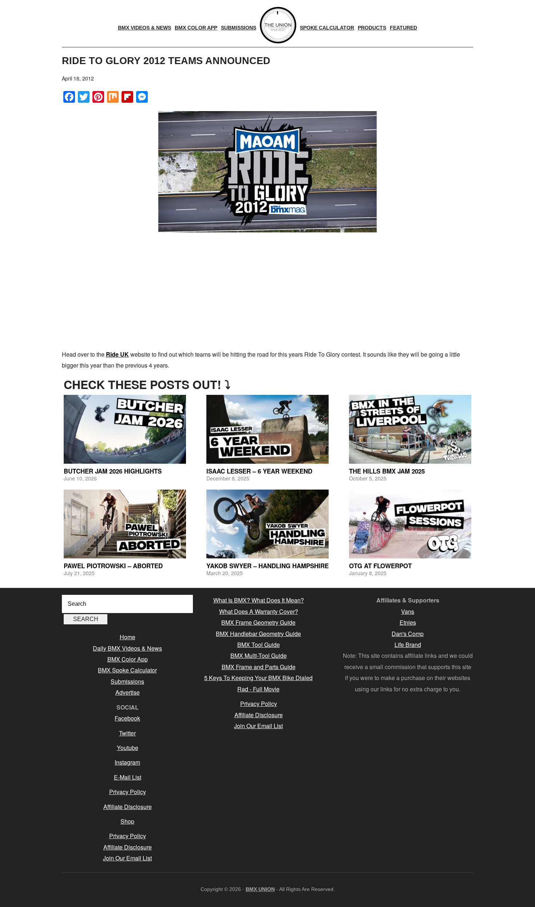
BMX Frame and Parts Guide (259, 667)
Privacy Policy (127, 792)
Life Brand (408, 644)
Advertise (127, 692)
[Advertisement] (267, 291)
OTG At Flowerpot (380, 565)
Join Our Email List (127, 858)
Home (127, 637)
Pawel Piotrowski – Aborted (113, 565)
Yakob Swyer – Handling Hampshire (267, 565)
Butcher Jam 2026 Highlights (113, 471)
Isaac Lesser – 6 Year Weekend (259, 471)
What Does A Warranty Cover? (258, 611)
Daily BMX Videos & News (127, 648)
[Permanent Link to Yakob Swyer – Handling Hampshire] (267, 524)
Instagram (127, 762)
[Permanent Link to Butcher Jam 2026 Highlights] (125, 429)
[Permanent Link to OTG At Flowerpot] (410, 524)
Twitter (127, 733)
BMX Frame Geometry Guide (258, 622)
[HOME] (278, 25)
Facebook (127, 718)
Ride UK (117, 354)
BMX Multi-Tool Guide (258, 655)
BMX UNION (260, 889)
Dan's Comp (408, 633)
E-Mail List (127, 777)
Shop (127, 821)
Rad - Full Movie (258, 689)
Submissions (127, 681)
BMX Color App (127, 659)
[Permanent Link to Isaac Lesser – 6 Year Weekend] (267, 429)
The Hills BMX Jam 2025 (387, 471)
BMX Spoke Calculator (127, 670)
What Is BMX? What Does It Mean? (258, 600)
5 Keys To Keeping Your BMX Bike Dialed (258, 678)
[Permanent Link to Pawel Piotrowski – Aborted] (125, 524)
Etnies (408, 622)
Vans (407, 611)
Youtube (127, 747)
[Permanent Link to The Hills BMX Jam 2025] (410, 429)
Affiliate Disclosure (127, 806)
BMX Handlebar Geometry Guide (258, 633)
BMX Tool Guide (258, 644)
